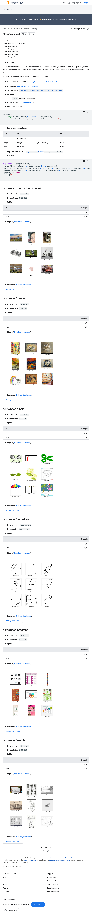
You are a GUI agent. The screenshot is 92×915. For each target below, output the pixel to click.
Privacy (12, 900)
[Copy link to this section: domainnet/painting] (28, 298)
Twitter (5, 888)
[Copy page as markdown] (30, 34)
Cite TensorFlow (53, 892)
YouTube (6, 892)
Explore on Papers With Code (44, 82)
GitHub (5, 884)
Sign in (86, 3)
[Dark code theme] (84, 111)
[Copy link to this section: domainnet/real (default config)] (43, 188)
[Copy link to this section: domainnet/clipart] (26, 409)
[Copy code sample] (87, 111)
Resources (16, 29)
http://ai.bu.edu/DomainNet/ (28, 86)
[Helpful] (84, 28)
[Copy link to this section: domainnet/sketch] (27, 740)
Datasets (7, 9)
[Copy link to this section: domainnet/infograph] (30, 630)
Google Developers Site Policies (59, 860)
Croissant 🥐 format (40, 19)
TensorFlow (6, 29)
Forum (5, 881)
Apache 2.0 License (29, 860)
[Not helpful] (87, 28)
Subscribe (38, 904)
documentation (60, 19)
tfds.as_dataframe (23, 285)
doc (34, 152)
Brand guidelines (53, 888)
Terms (5, 900)
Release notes (52, 881)
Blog (4, 877)
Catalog (34, 29)
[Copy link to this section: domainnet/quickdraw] (32, 519)
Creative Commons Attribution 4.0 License (63, 858)
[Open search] (64, 2)
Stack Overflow (52, 884)
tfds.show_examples (22, 222)
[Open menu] (3, 2)
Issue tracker (51, 877)
